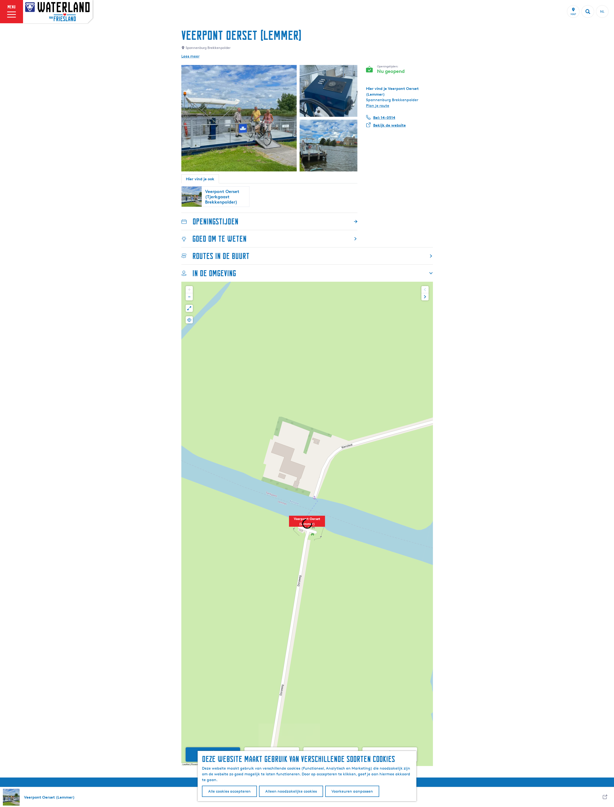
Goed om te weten (219, 238)
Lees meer (190, 56)
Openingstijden (215, 221)
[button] (307, 524)
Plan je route (377, 105)
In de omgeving (214, 273)
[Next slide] (425, 296)
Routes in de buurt (220, 256)
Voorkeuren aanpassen (352, 791)
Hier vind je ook (200, 178)
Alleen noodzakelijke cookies (291, 791)
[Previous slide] (425, 289)
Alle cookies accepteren (229, 791)
